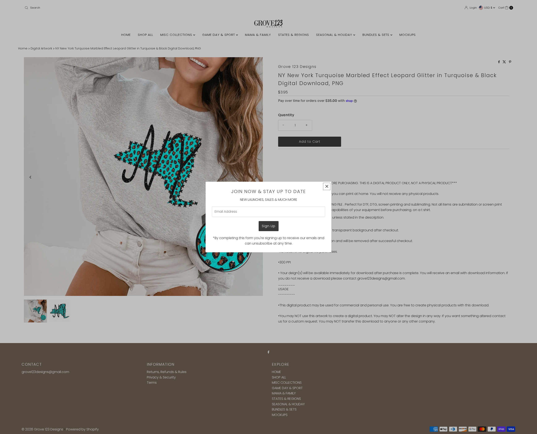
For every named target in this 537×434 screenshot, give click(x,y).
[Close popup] (326, 186)
